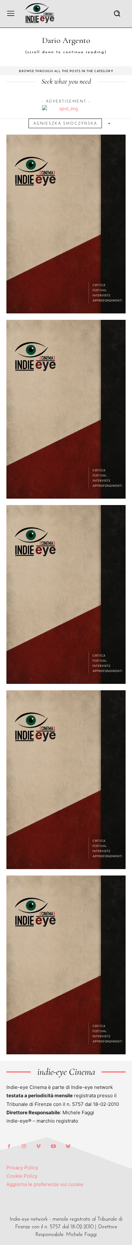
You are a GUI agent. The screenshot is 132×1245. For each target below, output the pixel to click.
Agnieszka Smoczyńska (65, 124)
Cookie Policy (21, 1176)
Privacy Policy (22, 1168)
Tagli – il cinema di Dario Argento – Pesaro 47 (66, 293)
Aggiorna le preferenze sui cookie (44, 1184)
